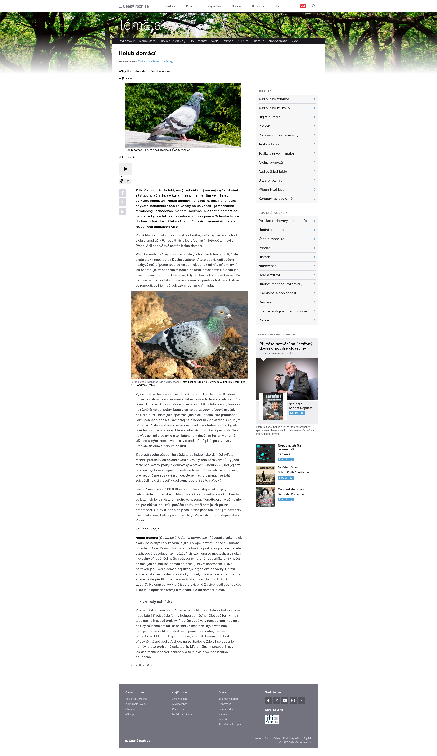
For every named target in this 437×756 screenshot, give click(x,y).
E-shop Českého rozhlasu (276, 334)
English (307, 738)
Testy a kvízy (269, 144)
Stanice (236, 6)
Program (191, 6)
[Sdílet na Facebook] (122, 193)
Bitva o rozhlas (270, 180)
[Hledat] (313, 6)
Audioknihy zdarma (274, 99)
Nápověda (224, 704)
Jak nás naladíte (228, 699)
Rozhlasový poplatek (231, 724)
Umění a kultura (271, 230)
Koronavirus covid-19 (276, 199)
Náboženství (278, 41)
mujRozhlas (214, 6)
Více (296, 41)
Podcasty (178, 709)
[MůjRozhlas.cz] (125, 78)
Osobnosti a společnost (277, 293)
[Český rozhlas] (134, 6)
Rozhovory (127, 41)
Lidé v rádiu (225, 709)
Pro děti (265, 126)
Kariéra (222, 714)
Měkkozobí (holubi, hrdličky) (155, 61)
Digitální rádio (269, 117)
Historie (258, 41)
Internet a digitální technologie (283, 311)
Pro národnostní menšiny (278, 135)
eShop (129, 714)
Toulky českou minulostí (277, 153)
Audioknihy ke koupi (275, 108)
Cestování (266, 302)
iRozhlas (170, 6)
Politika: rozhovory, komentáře (283, 221)
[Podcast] (122, 181)
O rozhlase (258, 6)
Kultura (243, 41)
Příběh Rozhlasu (272, 189)
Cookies (256, 738)
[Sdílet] (128, 181)
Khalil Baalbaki (162, 150)
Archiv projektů (271, 162)
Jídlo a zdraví (269, 275)
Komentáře (147, 41)
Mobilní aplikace (182, 714)
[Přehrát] (125, 169)
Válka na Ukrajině (136, 699)
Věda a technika (271, 239)
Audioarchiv (179, 704)
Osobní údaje (272, 738)
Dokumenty (198, 41)
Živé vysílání (179, 699)
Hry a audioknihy (173, 41)
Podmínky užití (291, 738)
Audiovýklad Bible (273, 171)
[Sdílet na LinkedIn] (122, 211)
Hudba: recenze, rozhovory (280, 284)
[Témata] (218, 25)
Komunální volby (135, 704)
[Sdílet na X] (122, 202)
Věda (215, 41)
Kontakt (223, 719)
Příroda (228, 41)
